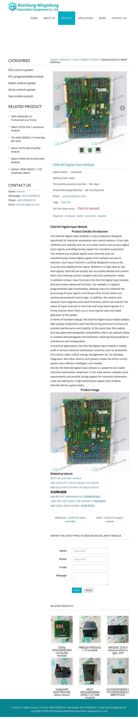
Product (66, 18)
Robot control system (22, 83)
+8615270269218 (30, 195)
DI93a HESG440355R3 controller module (62, 651)
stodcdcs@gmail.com (74, 196)
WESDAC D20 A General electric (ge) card (118, 650)
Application (85, 18)
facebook (70, 216)
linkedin (102, 216)
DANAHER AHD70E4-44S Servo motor (61, 692)
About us (49, 18)
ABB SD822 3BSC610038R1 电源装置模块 (72, 505)
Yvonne (20, 191)
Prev (57, 108)
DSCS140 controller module (65, 478)
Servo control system (21, 89)
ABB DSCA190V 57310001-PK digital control (74, 487)
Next (122, 108)
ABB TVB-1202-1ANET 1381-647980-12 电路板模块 (78, 501)
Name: (63, 550)
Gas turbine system (86, 59)
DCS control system (20, 70)
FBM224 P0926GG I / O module (90, 649)
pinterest (91, 216)
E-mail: (63, 567)
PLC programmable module (25, 76)
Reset (89, 590)
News (102, 18)
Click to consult (88, 208)
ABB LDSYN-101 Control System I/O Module (74, 482)
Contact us (119, 18)
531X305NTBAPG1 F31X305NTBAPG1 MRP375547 (118, 692)
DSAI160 (66, 202)
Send (77, 590)
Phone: (63, 559)
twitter (80, 216)
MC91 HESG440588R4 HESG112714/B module (90, 693)
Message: (61, 575)
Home (33, 18)
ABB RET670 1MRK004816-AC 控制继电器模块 (75, 496)
